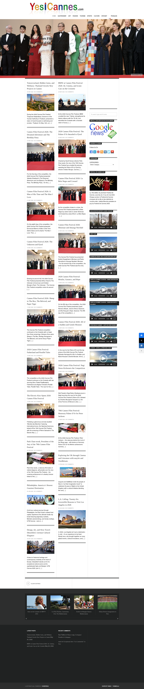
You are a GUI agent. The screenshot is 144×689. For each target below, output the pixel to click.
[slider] (102, 227)
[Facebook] (141, 335)
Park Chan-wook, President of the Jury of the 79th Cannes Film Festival (40, 444)
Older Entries (35, 583)
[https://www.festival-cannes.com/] (103, 183)
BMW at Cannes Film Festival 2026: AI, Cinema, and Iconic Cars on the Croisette (70, 86)
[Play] (92, 227)
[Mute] (111, 227)
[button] (103, 222)
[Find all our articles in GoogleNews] (103, 138)
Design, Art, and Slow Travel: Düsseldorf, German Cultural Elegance (39, 533)
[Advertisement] (103, 95)
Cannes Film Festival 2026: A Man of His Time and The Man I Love (40, 194)
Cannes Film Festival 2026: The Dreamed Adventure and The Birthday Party (39, 135)
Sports (89, 16)
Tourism (82, 16)
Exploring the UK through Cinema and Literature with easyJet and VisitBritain (72, 458)
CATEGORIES (94, 162)
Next (32, 54)
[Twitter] (141, 340)
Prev (29, 54)
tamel (59, 641)
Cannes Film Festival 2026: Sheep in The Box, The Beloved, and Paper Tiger (40, 301)
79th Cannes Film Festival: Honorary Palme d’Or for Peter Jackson (70, 413)
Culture (97, 16)
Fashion (75, 16)
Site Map (104, 16)
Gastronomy (62, 16)
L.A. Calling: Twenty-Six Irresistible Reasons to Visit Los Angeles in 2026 (71, 502)
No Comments (38, 92)
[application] (103, 221)
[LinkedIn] (141, 345)
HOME (54, 16)
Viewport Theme (106, 686)
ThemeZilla (116, 686)
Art (69, 16)
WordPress (45, 686)
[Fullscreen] (114, 227)
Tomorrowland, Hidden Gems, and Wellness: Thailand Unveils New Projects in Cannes (40, 86)
